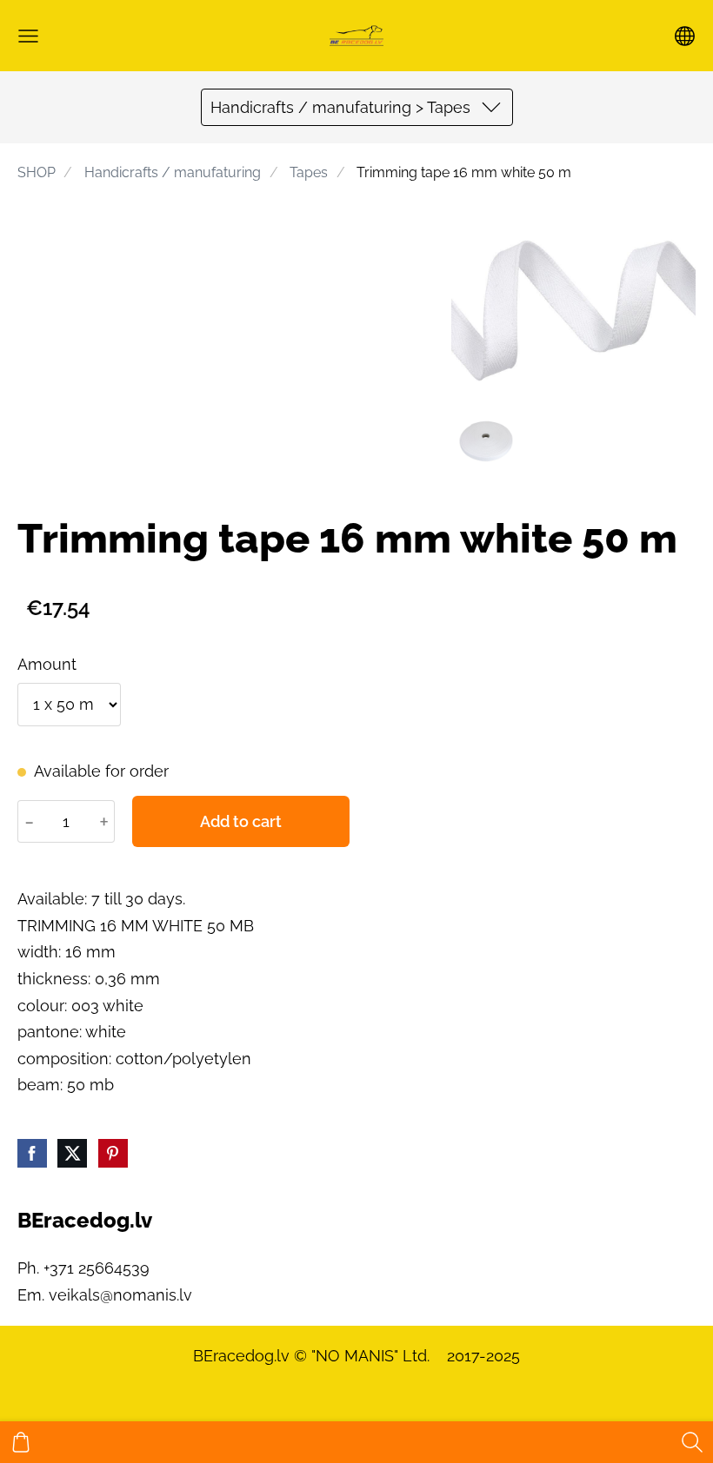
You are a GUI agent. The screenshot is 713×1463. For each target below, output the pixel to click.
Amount (47, 664)
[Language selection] (685, 36)
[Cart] (21, 1442)
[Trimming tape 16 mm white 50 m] (486, 441)
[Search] (692, 1442)
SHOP (36, 172)
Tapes (309, 172)
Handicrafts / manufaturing (172, 172)
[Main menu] (28, 36)
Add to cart (241, 821)
